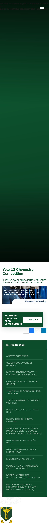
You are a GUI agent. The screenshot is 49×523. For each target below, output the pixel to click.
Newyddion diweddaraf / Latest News (22, 282)
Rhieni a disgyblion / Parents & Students (24, 280)
